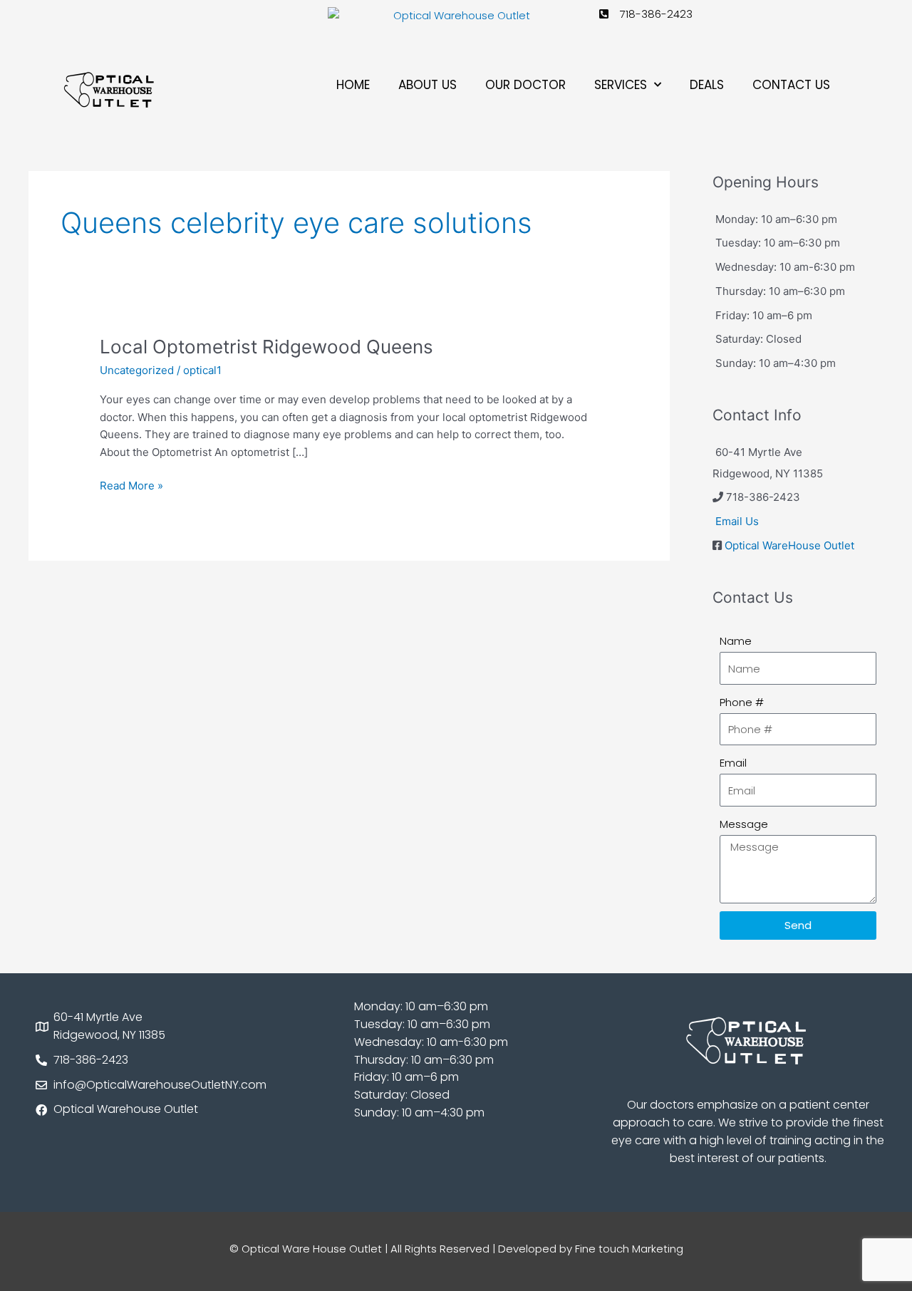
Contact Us (791, 84)
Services (620, 84)
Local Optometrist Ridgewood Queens (266, 347)
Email (733, 762)
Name (736, 640)
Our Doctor (525, 84)
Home (353, 84)
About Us (427, 84)
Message (744, 823)
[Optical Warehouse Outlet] (456, 16)
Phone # (742, 702)
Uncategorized (137, 370)
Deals (707, 84)
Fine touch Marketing (629, 1248)
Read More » (131, 484)
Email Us (737, 521)
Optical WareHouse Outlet (789, 545)
